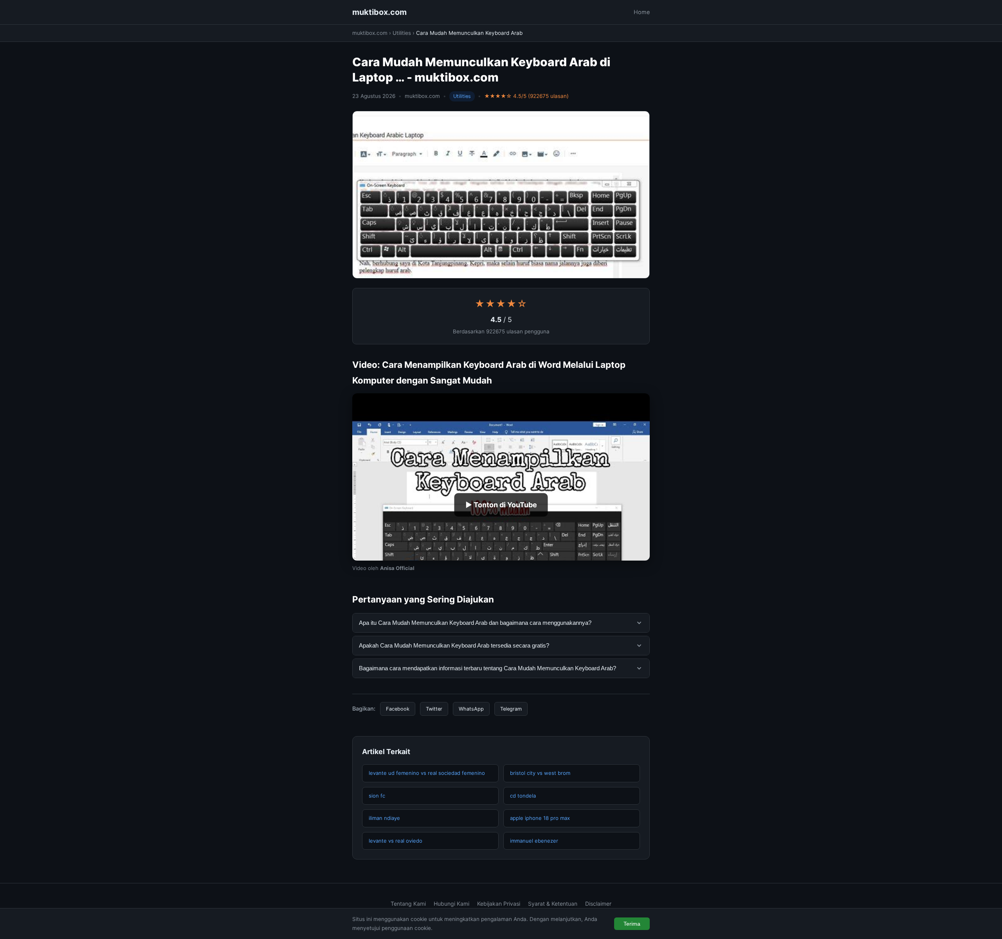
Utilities (402, 33)
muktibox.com (379, 12)
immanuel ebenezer (534, 841)
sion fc (377, 795)
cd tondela (523, 795)
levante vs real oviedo (395, 841)
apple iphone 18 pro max (540, 818)
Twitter (434, 709)
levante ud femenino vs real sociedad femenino (427, 773)
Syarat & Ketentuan (552, 903)
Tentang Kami (408, 903)
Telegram (511, 709)
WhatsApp (471, 709)
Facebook (397, 709)
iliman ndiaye (384, 818)
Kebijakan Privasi (498, 903)
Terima (632, 924)
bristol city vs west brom (540, 773)
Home (642, 12)
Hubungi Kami (451, 903)
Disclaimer (598, 903)
